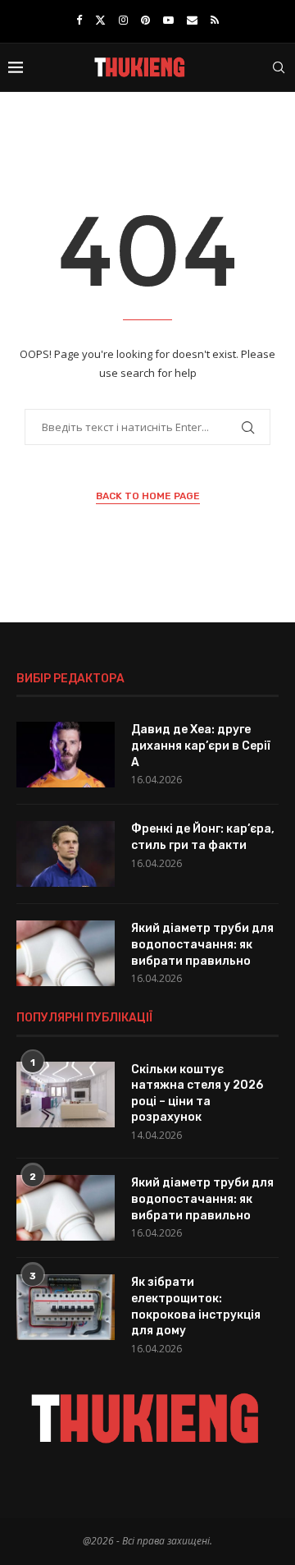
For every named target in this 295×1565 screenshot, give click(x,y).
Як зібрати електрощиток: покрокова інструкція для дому (196, 1306)
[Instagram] (123, 19)
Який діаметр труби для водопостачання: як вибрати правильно (202, 944)
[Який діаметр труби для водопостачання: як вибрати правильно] (65, 953)
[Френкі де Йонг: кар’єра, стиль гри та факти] (65, 854)
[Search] (278, 67)
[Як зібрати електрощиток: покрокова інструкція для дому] (65, 1307)
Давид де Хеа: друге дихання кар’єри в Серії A (200, 746)
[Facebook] (79, 19)
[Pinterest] (145, 19)
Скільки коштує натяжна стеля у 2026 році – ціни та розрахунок (197, 1093)
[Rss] (215, 19)
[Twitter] (100, 19)
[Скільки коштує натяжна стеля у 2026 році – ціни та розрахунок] (65, 1094)
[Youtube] (168, 19)
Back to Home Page (148, 496)
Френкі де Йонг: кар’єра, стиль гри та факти (203, 837)
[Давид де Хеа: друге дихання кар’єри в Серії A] (65, 754)
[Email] (192, 19)
